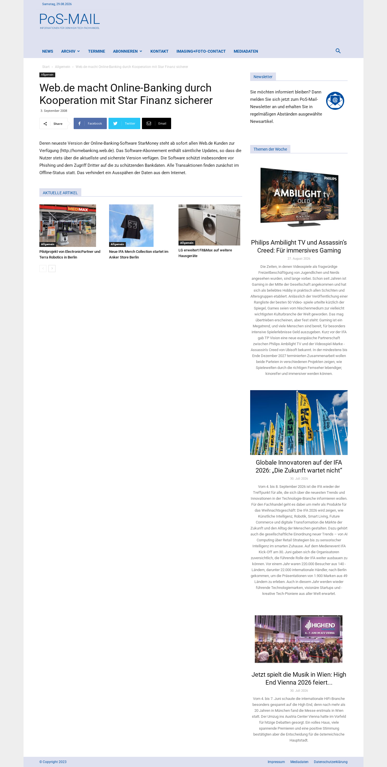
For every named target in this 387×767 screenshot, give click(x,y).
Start (46, 67)
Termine (96, 51)
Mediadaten (246, 51)
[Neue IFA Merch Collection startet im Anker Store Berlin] (141, 225)
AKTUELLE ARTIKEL (60, 193)
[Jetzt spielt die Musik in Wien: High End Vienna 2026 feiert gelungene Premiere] (299, 638)
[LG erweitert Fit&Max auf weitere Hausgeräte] (210, 224)
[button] (338, 51)
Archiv (68, 51)
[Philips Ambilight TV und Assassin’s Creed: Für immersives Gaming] (299, 198)
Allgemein (62, 67)
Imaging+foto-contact (201, 51)
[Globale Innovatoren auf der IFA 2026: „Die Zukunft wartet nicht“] (299, 422)
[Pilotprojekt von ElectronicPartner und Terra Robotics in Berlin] (71, 225)
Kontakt (159, 51)
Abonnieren (125, 51)
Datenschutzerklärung (331, 762)
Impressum (276, 762)
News (47, 51)
